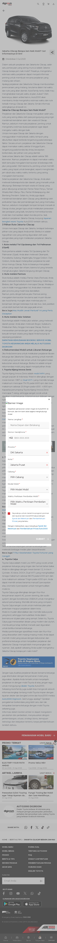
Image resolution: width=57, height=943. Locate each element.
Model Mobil (14, 484)
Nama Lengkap (15, 419)
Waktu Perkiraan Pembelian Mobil (23, 496)
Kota (10, 459)
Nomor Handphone (17, 432)
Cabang (12, 472)
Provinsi (12, 447)
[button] (28, 399)
